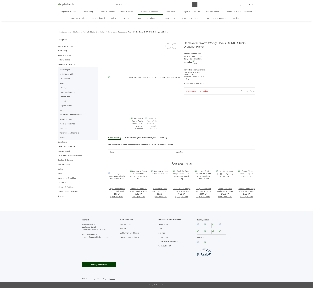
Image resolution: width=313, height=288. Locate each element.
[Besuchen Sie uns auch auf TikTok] (96, 273)
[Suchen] (194, 4)
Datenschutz (163, 224)
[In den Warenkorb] (110, 40)
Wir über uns (125, 224)
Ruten (60, 173)
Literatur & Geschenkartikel (71, 115)
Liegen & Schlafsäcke (66, 146)
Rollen (60, 169)
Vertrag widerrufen (99, 264)
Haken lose (197, 59)
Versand (112, 279)
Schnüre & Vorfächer (66, 187)
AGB (160, 228)
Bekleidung (62, 51)
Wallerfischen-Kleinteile (69, 133)
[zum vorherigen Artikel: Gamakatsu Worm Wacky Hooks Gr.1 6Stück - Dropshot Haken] (252, 32)
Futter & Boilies (64, 60)
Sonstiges (63, 128)
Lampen (63, 110)
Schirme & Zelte (64, 182)
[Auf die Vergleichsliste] (168, 46)
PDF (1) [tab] (163, 138)
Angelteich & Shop (65, 46)
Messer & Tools (66, 119)
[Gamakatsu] (195, 62)
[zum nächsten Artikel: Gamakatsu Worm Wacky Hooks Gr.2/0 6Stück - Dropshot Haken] (247, 32)
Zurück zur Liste (65, 32)
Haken (62, 83)
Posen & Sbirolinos (67, 124)
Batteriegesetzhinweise (168, 241)
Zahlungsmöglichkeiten (129, 233)
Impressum (163, 237)
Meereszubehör (64, 151)
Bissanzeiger (65, 69)
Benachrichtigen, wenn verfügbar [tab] (140, 138)
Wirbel (62, 137)
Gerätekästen (65, 78)
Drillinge (64, 87)
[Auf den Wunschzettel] (174, 46)
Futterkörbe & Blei (67, 74)
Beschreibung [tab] (114, 138)
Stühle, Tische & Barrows (68, 191)
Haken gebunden (68, 92)
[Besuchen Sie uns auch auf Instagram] (90, 273)
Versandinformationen (129, 237)
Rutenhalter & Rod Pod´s (68, 178)
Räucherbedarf (64, 164)
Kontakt (123, 228)
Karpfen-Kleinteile (67, 106)
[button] (235, 4)
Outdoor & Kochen (65, 160)
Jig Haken (64, 101)
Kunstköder (62, 142)
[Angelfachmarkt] (66, 4)
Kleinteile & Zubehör (66, 64)
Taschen (61, 196)
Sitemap (161, 233)
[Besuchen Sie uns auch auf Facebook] (84, 273)
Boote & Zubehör (64, 55)
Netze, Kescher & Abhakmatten (70, 155)
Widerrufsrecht (164, 246)
